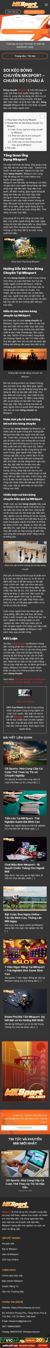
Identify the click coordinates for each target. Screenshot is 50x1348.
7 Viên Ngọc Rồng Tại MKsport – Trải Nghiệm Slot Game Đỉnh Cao (25, 970)
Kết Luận (11, 148)
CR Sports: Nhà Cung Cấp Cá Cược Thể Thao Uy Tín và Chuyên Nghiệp (24, 772)
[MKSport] (25, 5)
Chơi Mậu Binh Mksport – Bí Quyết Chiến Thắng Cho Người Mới (24, 868)
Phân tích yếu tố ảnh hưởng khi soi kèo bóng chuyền (26, 137)
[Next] (47, 1170)
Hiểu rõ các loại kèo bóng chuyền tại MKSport (27, 131)
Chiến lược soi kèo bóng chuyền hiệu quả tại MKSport (27, 143)
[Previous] (2, 1170)
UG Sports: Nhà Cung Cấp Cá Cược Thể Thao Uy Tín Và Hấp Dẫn (25, 1184)
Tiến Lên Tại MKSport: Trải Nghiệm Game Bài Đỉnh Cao (22, 820)
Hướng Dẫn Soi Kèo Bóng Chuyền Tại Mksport (25, 124)
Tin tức (31, 56)
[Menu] (46, 4)
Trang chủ (20, 56)
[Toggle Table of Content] (41, 116)
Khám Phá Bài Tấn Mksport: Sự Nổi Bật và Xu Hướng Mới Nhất (25, 1018)
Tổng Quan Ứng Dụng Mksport (21, 120)
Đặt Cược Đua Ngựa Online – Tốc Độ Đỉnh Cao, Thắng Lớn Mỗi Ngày (23, 918)
